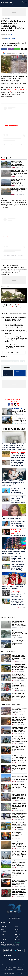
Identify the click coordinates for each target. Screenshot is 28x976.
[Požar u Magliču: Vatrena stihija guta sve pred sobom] (6, 836)
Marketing (23, 965)
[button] (13, 295)
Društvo (14, 423)
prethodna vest (17, 408)
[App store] (8, 950)
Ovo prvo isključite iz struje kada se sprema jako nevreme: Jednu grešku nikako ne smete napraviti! (19, 420)
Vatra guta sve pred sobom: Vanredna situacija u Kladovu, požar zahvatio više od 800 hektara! (19, 844)
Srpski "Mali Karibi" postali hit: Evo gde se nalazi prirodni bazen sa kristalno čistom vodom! (19, 825)
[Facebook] (9, 404)
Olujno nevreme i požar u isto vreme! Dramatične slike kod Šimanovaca (19, 190)
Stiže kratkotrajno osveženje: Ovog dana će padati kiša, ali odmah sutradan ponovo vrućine (19, 677)
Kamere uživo (11, 5)
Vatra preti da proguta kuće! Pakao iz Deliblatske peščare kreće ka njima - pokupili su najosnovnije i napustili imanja (19, 749)
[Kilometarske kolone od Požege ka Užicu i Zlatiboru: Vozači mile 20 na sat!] (6, 711)
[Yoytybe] (15, 960)
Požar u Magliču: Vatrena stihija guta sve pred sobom (19, 834)
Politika (18, 5)
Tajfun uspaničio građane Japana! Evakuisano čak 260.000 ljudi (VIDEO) (19, 633)
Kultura (17, 929)
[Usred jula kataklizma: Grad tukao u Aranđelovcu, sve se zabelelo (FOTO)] (6, 182)
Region (17, 937)
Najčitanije (14, 313)
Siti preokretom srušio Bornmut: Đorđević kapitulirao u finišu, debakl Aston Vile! (16, 332)
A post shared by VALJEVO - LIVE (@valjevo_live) (16, 144)
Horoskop (18, 940)
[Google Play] (19, 950)
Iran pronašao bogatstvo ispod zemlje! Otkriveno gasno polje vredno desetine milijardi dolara (14, 325)
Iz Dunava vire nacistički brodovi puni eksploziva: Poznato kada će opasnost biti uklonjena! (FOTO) (19, 777)
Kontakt (9, 965)
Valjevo (11, 361)
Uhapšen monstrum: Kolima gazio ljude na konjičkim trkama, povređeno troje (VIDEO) (15, 319)
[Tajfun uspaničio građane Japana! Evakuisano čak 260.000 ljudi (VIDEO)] (6, 634)
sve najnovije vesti (14, 352)
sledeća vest (16, 417)
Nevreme (4, 361)
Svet (13, 414)
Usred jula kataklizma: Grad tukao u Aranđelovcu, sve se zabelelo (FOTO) (18, 181)
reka (17, 361)
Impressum (16, 965)
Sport (22, 5)
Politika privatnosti (17, 967)
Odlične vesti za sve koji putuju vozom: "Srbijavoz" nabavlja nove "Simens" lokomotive (19, 873)
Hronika (3, 937)
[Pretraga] (23, 2)
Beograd (17, 934)
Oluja (22, 361)
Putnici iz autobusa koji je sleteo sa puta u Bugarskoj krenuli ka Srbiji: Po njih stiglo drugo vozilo (19, 816)
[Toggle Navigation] (26, 1)
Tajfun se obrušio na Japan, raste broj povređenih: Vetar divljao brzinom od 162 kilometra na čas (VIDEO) (19, 624)
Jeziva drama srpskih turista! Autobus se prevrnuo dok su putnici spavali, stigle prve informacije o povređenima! (19, 667)
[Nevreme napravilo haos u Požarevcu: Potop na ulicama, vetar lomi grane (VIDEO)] (6, 173)
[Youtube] (18, 404)
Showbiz (3, 932)
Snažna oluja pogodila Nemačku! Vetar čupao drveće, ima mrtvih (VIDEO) (19, 411)
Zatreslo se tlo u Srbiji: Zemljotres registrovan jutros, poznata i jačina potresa (19, 806)
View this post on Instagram (11, 125)
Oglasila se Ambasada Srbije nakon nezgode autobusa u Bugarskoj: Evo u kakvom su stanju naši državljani (19, 739)
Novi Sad (17, 942)
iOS (13, 305)
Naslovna (3, 18)
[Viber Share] (11, 49)
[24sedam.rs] (6, 2)
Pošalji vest (8, 967)
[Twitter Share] (24, 49)
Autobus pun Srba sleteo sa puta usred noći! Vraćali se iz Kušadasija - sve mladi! (19, 686)
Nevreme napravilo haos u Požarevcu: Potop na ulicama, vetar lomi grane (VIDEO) (19, 172)
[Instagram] (12, 404)
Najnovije (3, 5)
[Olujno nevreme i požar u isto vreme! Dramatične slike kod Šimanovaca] (6, 191)
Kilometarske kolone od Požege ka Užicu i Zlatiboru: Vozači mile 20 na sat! (19, 710)
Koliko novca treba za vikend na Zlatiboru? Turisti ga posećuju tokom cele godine (18, 863)
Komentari (22, 313)
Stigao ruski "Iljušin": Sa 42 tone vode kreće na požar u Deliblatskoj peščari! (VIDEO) (19, 882)
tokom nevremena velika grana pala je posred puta (14, 90)
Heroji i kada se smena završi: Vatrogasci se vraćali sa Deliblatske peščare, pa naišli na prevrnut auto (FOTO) (19, 768)
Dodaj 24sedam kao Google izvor (15, 53)
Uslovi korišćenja (9, 969)
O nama (4, 965)
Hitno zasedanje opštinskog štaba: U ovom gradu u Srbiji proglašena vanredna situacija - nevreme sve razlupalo (18, 163)
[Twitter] (15, 404)
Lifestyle (3, 942)
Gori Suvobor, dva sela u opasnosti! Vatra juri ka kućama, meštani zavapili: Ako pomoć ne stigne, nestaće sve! (19, 758)
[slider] (13, 298)
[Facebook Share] (4, 49)
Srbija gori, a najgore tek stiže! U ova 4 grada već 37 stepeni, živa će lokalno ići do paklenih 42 (19, 787)
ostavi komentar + (19, 372)
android (18, 305)
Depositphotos (19, 969)
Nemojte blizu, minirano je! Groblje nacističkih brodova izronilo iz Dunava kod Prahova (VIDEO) (19, 729)
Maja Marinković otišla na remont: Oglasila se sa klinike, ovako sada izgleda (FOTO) (15, 346)
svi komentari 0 (8, 373)
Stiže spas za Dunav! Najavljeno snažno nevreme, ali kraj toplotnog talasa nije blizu (18, 643)
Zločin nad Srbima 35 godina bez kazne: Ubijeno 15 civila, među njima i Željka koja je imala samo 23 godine (16, 339)
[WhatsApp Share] (17, 49)
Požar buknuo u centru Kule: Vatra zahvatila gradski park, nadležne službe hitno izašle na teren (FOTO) (19, 892)
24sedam (12, 307)
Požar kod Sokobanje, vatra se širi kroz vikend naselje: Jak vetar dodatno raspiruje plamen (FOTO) (19, 720)
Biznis (16, 927)
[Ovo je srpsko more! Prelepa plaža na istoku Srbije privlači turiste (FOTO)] (6, 658)
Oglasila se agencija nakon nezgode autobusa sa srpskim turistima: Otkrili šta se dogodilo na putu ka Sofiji (19, 696)
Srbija (8, 18)
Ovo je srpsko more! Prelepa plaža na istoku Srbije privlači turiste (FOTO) (19, 657)
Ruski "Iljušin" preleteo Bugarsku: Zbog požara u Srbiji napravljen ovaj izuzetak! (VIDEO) (19, 854)
